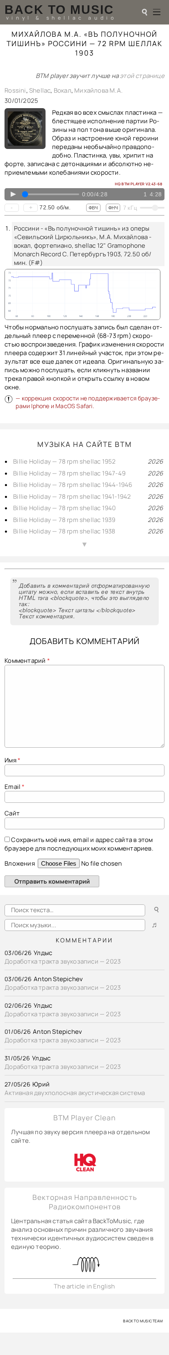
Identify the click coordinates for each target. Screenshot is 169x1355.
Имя (13, 760)
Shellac (39, 90)
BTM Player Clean (84, 1117)
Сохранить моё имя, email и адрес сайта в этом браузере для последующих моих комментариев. (79, 844)
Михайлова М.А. (98, 90)
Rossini (15, 90)
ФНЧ (113, 207)
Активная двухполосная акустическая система (75, 1092)
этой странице (142, 75)
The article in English (84, 1286)
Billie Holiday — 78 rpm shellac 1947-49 (69, 473)
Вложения (20, 863)
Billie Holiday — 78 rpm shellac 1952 (64, 461)
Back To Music (59, 9)
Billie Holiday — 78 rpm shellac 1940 (64, 508)
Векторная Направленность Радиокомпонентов (84, 1202)
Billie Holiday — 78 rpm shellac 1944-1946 (72, 484)
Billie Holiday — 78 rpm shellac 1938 (64, 531)
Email (15, 786)
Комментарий (27, 660)
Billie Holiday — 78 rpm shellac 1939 (64, 519)
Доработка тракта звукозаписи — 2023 (63, 961)
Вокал (62, 90)
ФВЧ (93, 207)
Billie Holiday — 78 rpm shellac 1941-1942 (72, 496)
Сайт (12, 813)
